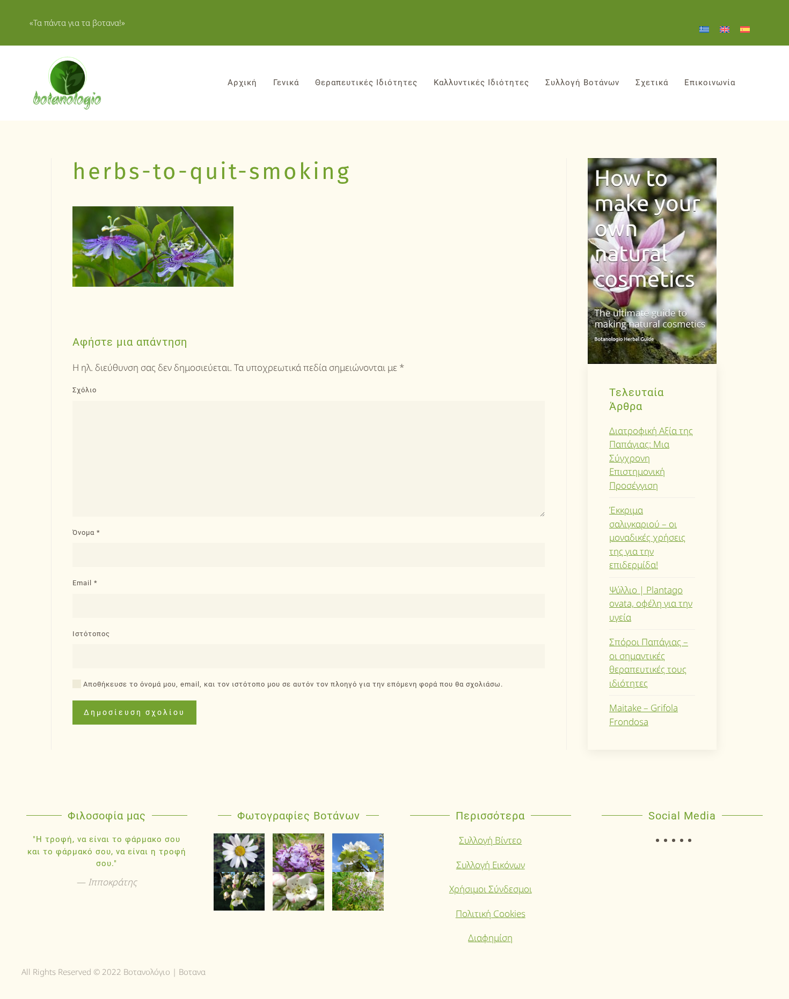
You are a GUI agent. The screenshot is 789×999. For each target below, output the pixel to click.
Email (85, 583)
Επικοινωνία (709, 82)
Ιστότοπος (91, 634)
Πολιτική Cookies (490, 913)
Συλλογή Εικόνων (490, 865)
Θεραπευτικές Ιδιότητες (366, 82)
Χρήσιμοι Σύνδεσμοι (490, 889)
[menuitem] (704, 29)
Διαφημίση (490, 937)
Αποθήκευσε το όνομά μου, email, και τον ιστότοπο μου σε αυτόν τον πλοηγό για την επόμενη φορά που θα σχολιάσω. (292, 684)
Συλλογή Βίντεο (490, 840)
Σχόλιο (84, 390)
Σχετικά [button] (651, 82)
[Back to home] (67, 83)
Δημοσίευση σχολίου (134, 712)
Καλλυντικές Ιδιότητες (481, 82)
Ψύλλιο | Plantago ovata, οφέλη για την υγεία (650, 603)
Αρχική (242, 82)
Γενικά (286, 82)
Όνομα (86, 532)
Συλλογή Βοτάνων (582, 82)
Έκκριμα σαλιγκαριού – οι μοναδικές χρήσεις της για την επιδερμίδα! (647, 537)
